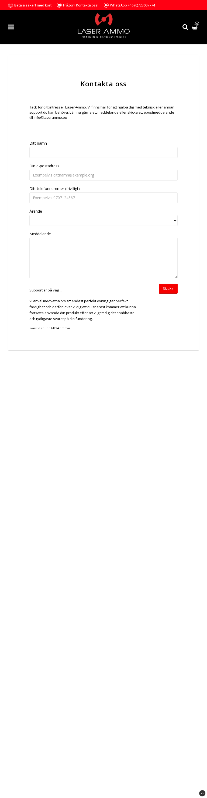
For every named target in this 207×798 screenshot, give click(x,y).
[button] (195, 27)
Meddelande (40, 233)
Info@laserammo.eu (50, 117)
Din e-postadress (44, 165)
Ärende (35, 211)
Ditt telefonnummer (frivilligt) (54, 188)
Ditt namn (38, 143)
